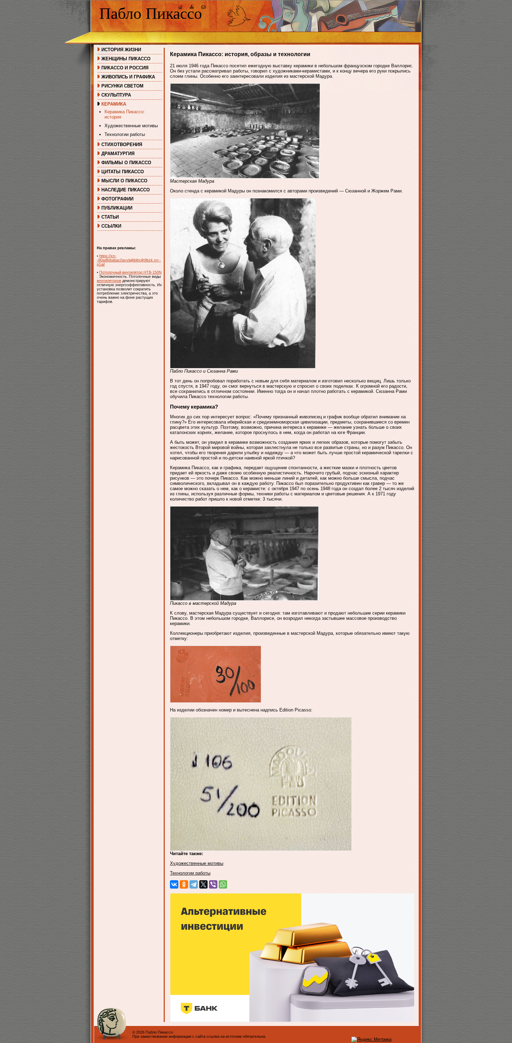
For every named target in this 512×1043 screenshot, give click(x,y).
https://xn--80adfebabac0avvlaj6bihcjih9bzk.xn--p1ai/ (129, 260)
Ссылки (111, 226)
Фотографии (117, 198)
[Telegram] (193, 884)
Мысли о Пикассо (124, 180)
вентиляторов (109, 281)
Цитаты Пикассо (122, 171)
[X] (203, 884)
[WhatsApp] (223, 884)
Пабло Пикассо (150, 13)
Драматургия (117, 153)
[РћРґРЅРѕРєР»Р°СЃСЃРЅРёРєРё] (184, 884)
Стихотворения (121, 144)
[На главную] (180, 7)
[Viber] (213, 884)
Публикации (116, 208)
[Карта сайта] (192, 7)
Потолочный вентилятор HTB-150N (130, 272)
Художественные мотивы (131, 125)
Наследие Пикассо (125, 189)
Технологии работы (124, 134)
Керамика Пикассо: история (124, 114)
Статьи (110, 217)
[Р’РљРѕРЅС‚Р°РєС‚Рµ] (174, 884)
